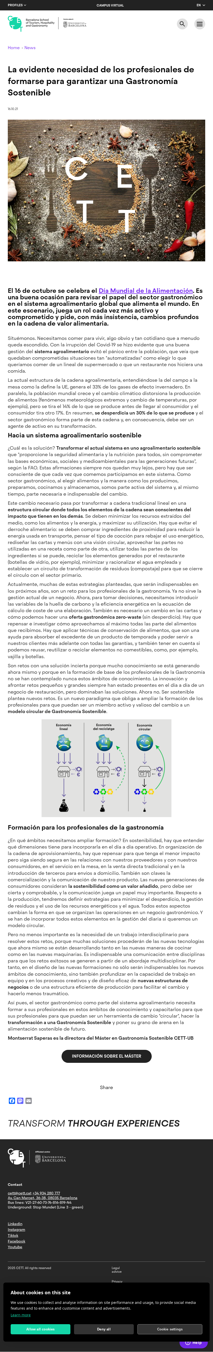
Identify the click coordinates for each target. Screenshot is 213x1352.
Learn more (21, 1314)
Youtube (15, 1247)
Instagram (16, 1229)
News (30, 47)
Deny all (104, 1329)
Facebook (16, 1241)
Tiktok (13, 1235)
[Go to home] (47, 24)
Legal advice (117, 1270)
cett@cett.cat (19, 1193)
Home (14, 47)
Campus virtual (110, 5)
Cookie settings (170, 1329)
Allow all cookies (40, 1329)
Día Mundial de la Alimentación (146, 291)
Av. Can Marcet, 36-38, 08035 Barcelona (42, 1197)
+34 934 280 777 (46, 1193)
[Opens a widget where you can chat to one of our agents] (193, 1342)
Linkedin (15, 1223)
